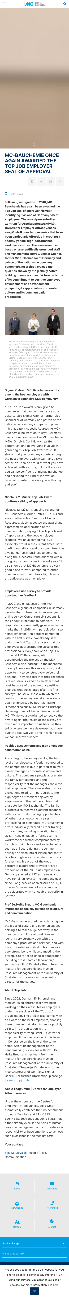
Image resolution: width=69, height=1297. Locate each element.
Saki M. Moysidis (16, 1152)
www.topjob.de (19, 1080)
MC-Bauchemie (35, 4)
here (55, 1284)
